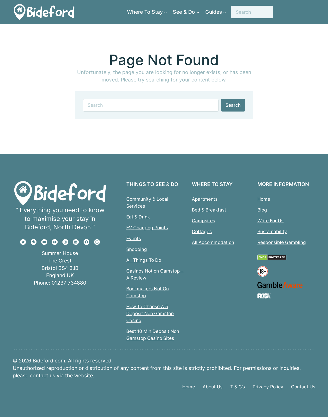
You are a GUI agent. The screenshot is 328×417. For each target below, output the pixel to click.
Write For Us (270, 221)
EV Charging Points (147, 227)
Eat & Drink (138, 217)
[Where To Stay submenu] (165, 12)
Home (263, 199)
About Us (213, 387)
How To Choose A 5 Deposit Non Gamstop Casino (150, 313)
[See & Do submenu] (197, 12)
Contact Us (303, 387)
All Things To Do (143, 260)
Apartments (205, 199)
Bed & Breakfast (209, 210)
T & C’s (237, 387)
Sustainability (272, 231)
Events (133, 238)
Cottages (202, 231)
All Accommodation (213, 242)
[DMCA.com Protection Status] (271, 258)
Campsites (203, 221)
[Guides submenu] (224, 12)
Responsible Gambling (281, 242)
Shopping (136, 249)
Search (233, 105)
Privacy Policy (268, 387)
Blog (262, 210)
